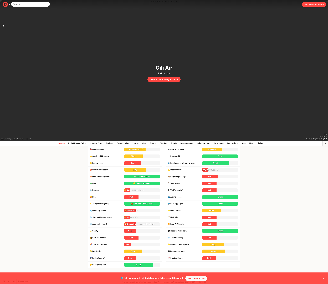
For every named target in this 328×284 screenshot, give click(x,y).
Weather (163, 143)
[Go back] (3, 25)
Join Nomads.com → (314, 4)
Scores (62, 143)
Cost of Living (123, 143)
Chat (144, 143)
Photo (308, 139)
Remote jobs (232, 143)
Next (251, 143)
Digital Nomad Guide (77, 143)
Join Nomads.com (196, 278)
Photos (153, 143)
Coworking (218, 143)
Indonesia (164, 73)
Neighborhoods (203, 143)
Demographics (186, 143)
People (135, 143)
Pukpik (315, 139)
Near (244, 143)
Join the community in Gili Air (164, 79)
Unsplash (324, 139)
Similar (260, 143)
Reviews (109, 143)
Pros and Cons (96, 143)
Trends (174, 143)
